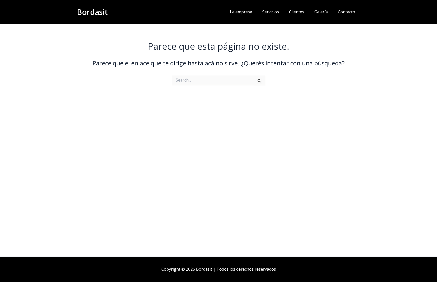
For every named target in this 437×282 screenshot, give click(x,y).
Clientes (296, 12)
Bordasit (92, 12)
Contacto (346, 12)
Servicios (270, 12)
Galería (321, 12)
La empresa (241, 12)
